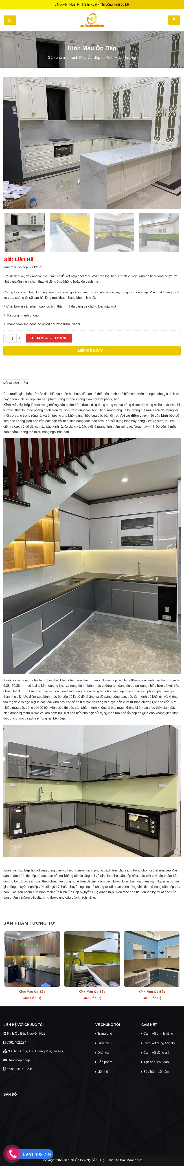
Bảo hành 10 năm (156, 1071)
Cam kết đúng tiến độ (159, 1043)
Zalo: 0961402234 (19, 1069)
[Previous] (13, 143)
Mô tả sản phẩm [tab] (15, 383)
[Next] (171, 143)
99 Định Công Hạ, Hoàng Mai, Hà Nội (35, 1051)
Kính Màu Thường (121, 57)
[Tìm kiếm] (10, 20)
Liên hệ (102, 1071)
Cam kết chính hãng (158, 1033)
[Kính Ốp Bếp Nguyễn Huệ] (92, 20)
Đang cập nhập (18, 1060)
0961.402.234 (16, 1042)
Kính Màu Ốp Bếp (85, 57)
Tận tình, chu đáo (156, 1062)
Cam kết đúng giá (156, 1052)
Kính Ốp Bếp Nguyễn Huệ (25, 1033)
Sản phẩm (56, 57)
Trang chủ (104, 1033)
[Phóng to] (9, 204)
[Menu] (174, 20)
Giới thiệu (104, 1043)
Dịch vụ (103, 1052)
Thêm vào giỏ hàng (49, 338)
